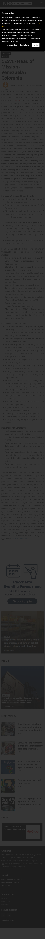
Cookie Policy (25, 45)
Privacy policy (11, 45)
